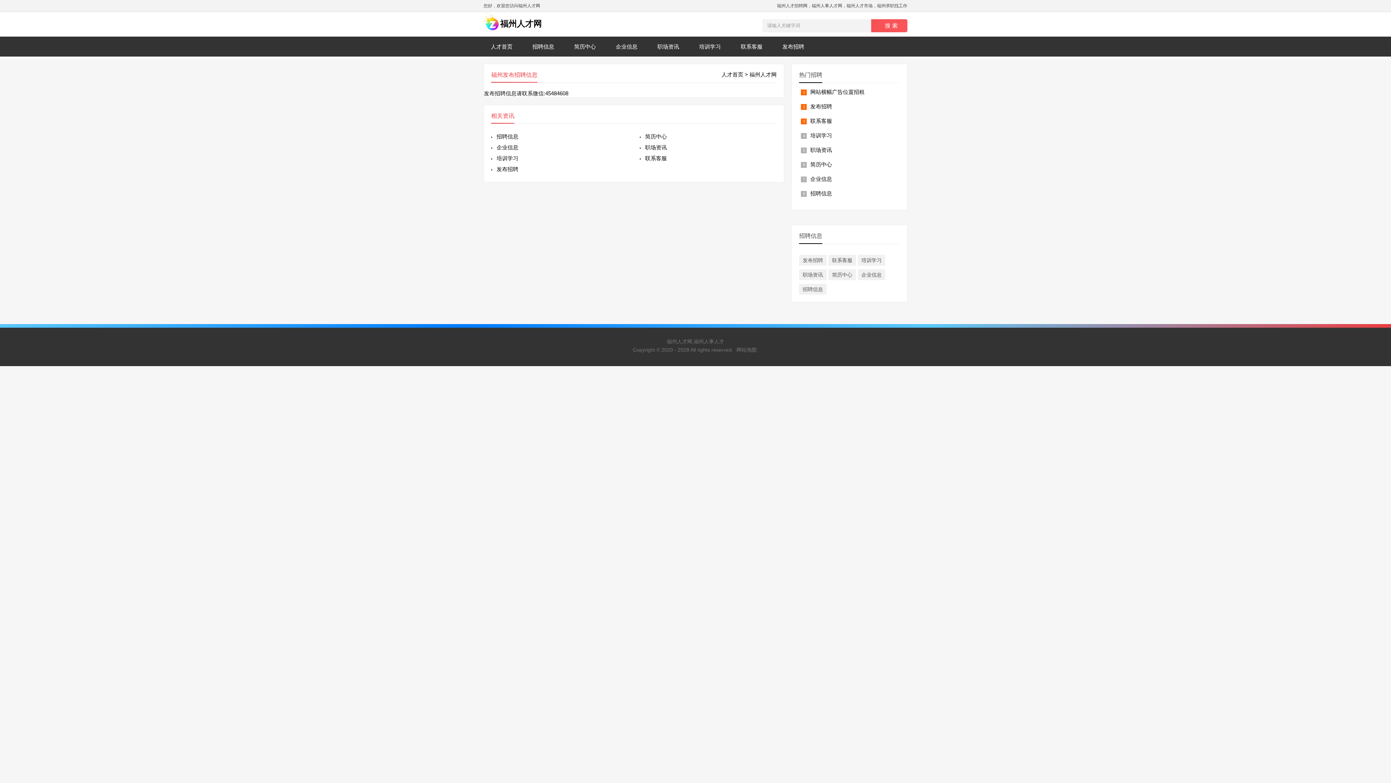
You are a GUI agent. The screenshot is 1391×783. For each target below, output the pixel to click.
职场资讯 (668, 47)
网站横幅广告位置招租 (837, 92)
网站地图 (746, 350)
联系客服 (752, 47)
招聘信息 (543, 47)
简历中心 (585, 47)
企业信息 (627, 47)
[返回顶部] (1376, 697)
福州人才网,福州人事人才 (695, 341)
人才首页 (502, 47)
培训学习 (710, 47)
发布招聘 (793, 47)
